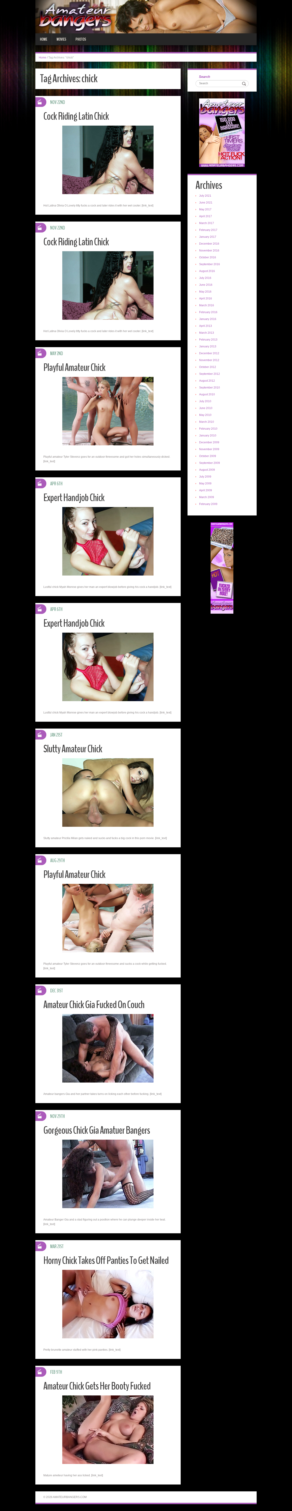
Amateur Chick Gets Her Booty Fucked (97, 1386)
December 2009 (209, 442)
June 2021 (205, 202)
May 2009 (205, 483)
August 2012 (207, 380)
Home (43, 39)
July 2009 (205, 476)
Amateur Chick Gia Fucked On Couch (93, 1005)
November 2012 (209, 360)
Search (204, 77)
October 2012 (207, 367)
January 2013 (207, 346)
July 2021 (205, 195)
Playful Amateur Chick (74, 368)
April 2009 (205, 490)
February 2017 (208, 230)
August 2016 (207, 271)
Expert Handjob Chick (73, 498)
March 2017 (206, 223)
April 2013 (205, 326)
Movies (61, 39)
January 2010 (207, 435)
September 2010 (209, 387)
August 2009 (207, 469)
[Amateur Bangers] (146, 16)
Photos (81, 39)
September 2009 (209, 463)
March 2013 (206, 332)
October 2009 (207, 456)
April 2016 (205, 298)
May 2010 (205, 415)
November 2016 (209, 250)
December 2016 (209, 243)
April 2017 (205, 216)
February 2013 (208, 339)
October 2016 (207, 257)
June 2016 (205, 284)
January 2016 (207, 319)
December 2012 (209, 353)
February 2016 (208, 312)
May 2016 (205, 291)
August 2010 (207, 394)
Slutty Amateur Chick (72, 749)
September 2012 (209, 373)
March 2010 (206, 421)
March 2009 (206, 497)
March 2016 (206, 305)
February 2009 (208, 504)
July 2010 (205, 401)
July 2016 (205, 278)
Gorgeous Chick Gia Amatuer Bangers (96, 1130)
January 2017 (207, 236)
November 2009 (209, 449)
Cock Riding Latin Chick (76, 116)
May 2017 (205, 209)
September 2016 (209, 264)
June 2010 (205, 408)
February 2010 (208, 428)
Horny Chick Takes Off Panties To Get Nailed (106, 1261)
